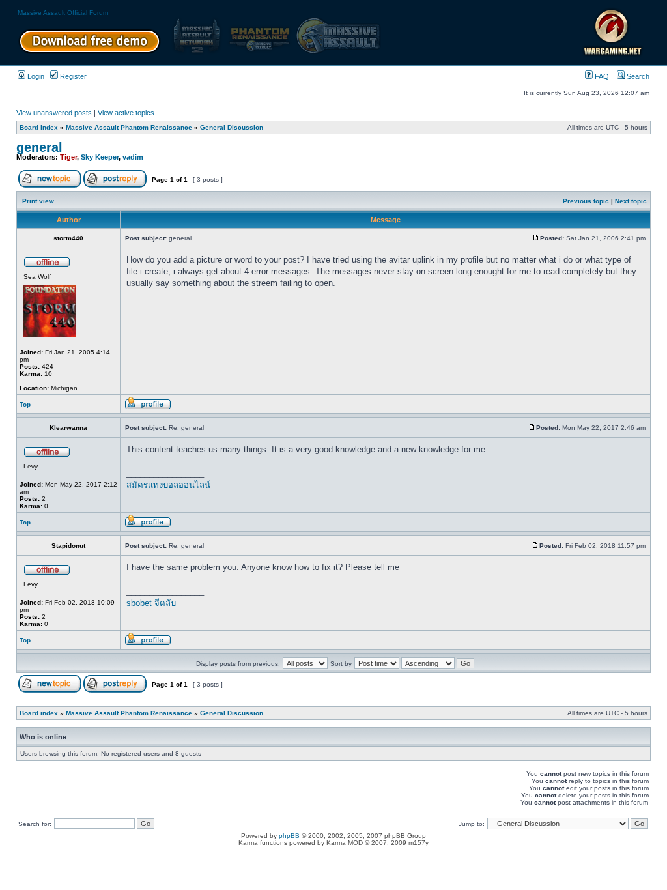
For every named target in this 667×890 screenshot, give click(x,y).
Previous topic (586, 201)
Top (25, 404)
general (39, 147)
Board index (39, 127)
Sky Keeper (100, 157)
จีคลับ (165, 603)
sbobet (139, 603)
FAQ (601, 76)
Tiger (68, 157)
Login (34, 76)
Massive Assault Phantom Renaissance (129, 127)
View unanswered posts (54, 113)
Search (637, 76)
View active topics (126, 113)
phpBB (289, 835)
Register (72, 76)
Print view (38, 201)
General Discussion (231, 127)
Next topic (631, 201)
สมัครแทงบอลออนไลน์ (168, 485)
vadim (132, 157)
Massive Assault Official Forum (63, 12)
